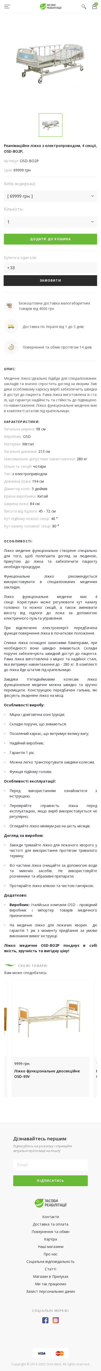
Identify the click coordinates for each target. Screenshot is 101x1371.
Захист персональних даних (50, 1291)
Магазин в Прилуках (50, 1276)
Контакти (50, 1216)
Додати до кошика (50, 239)
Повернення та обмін (50, 1231)
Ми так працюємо (50, 1283)
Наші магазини (50, 1246)
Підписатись (50, 1180)
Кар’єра (50, 1239)
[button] (50, 196)
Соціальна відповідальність (50, 1261)
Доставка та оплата (50, 1224)
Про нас (50, 1254)
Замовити (50, 280)
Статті (50, 1268)
